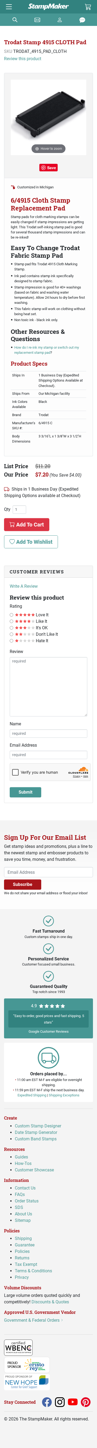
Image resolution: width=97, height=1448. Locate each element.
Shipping (23, 1238)
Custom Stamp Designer (38, 1126)
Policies (22, 1251)
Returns (22, 1257)
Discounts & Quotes (50, 1301)
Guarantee (24, 1245)
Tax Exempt (26, 1264)
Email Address (23, 745)
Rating (16, 606)
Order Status (27, 1201)
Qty (7, 509)
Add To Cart (29, 524)
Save (51, 167)
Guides (21, 1157)
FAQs (20, 1194)
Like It (41, 621)
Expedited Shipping (32, 1095)
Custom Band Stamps (36, 1138)
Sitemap (23, 1220)
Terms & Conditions (33, 1270)
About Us (23, 1213)
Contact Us (25, 1188)
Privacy (22, 1277)
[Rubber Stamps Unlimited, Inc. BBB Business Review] (44, 1347)
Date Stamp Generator (36, 1132)
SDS (19, 1207)
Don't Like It (46, 634)
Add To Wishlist (34, 542)
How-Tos (23, 1163)
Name (15, 723)
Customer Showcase (34, 1169)
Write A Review (24, 586)
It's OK (41, 627)
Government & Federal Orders (32, 1320)
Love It (41, 614)
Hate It (41, 640)
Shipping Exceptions (64, 1095)
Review (16, 651)
